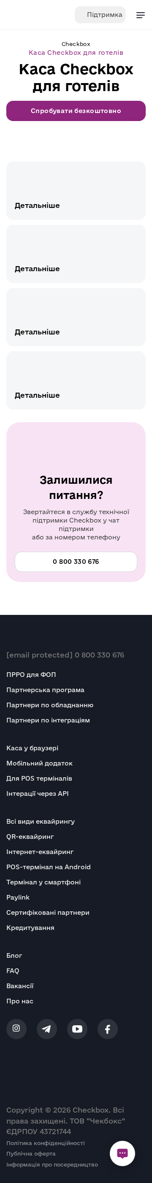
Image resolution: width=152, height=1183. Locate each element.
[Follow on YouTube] (77, 1029)
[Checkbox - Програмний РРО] (32, 15)
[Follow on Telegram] (47, 1029)
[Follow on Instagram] (16, 1029)
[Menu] (141, 14)
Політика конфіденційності (45, 1143)
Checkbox (76, 44)
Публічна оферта (31, 1153)
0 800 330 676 (99, 655)
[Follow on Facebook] (108, 1029)
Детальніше (37, 205)
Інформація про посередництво (52, 1164)
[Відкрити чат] (122, 1153)
